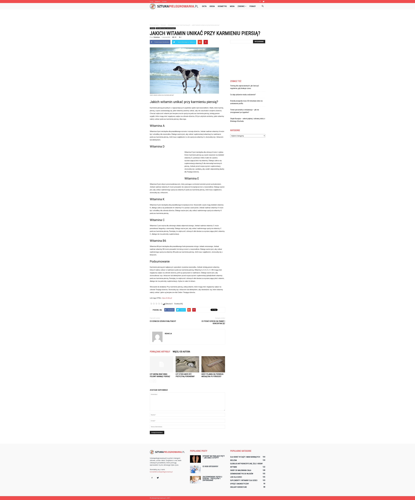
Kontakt (164, 1)
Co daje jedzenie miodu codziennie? (243, 94)
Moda (232, 6)
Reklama (157, 1)
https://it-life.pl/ (167, 298)
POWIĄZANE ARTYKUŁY (160, 351)
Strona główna (154, 25)
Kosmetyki (222, 6)
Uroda (212, 6)
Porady (252, 6)
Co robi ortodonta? (210, 466)
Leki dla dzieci (236, 477)
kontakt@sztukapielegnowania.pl (161, 472)
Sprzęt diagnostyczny (239, 484)
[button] (262, 6)
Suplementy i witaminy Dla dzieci (243, 480)
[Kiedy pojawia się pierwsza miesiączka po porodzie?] (213, 364)
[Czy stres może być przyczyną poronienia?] (187, 364)
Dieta (204, 6)
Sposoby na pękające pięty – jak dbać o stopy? (214, 457)
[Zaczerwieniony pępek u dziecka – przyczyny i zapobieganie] (195, 479)
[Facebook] (260, 1)
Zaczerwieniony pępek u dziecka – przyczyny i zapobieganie (212, 478)
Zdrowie (241, 6)
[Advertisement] (207, 17)
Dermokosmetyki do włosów (241, 474)
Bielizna (233, 460)
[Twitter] (263, 1)
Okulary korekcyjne (238, 487)
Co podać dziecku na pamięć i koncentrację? (213, 322)
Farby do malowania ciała (240, 470)
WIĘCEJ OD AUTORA (181, 351)
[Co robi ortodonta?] (195, 469)
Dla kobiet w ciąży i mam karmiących (165, 28)
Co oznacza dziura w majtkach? (163, 321)
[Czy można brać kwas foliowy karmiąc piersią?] (161, 364)
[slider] (156, 303)
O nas (151, 1)
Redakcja (157, 37)
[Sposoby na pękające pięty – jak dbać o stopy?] (195, 459)
